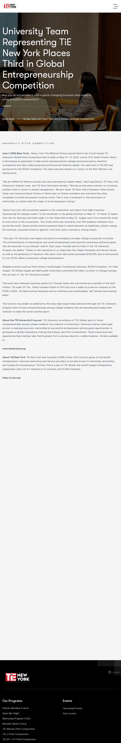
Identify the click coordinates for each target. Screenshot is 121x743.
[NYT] (10, 6)
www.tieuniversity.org (14, 348)
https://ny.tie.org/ (11, 377)
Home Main (8, 118)
